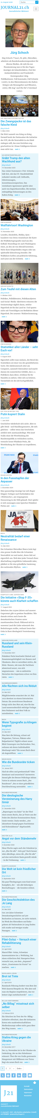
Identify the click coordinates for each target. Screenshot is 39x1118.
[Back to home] (14, 9)
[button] (3, 1075)
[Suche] (36, 2)
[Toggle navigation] (35, 9)
